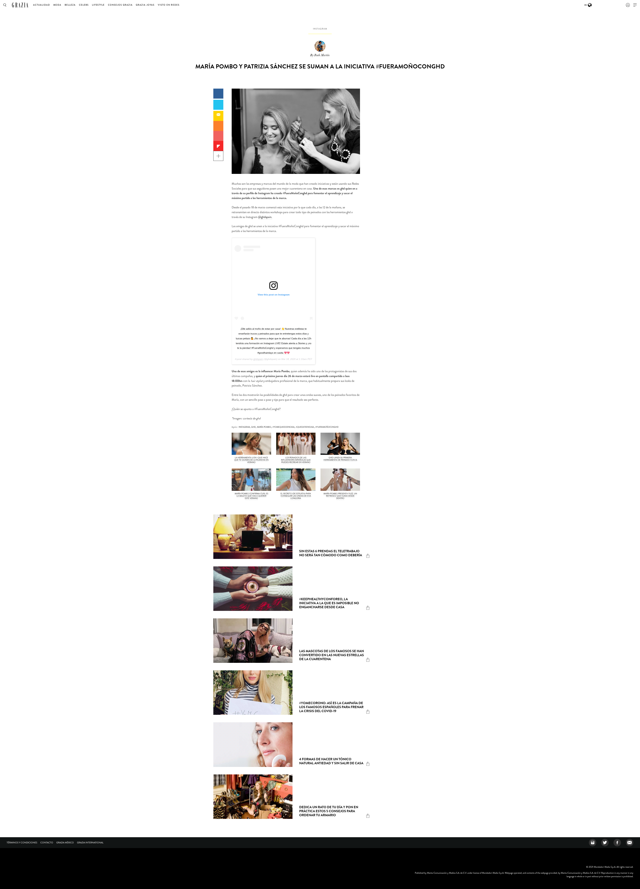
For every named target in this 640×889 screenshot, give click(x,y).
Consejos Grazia (120, 4)
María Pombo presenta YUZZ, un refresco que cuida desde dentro (340, 496)
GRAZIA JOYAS (145, 4)
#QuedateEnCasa (305, 427)
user (628, 5)
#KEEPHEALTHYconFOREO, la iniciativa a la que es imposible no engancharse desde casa (329, 603)
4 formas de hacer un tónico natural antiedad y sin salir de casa (331, 761)
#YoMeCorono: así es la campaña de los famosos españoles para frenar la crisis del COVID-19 (331, 707)
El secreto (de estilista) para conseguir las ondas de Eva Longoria (295, 496)
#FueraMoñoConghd (326, 427)
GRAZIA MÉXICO (65, 842)
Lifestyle (98, 4)
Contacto (46, 842)
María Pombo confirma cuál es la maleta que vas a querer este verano (251, 496)
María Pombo (264, 427)
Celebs (84, 4)
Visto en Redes (169, 4)
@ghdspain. (265, 217)
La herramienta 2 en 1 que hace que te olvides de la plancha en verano (251, 460)
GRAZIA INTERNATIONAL (90, 842)
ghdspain (258, 359)
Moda (57, 4)
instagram (320, 28)
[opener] (635, 5)
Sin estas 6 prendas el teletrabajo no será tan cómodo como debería (330, 553)
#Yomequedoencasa (283, 427)
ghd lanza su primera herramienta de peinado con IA (340, 458)
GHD (253, 427)
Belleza (70, 4)
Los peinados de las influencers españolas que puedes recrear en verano (296, 460)
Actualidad (41, 4)
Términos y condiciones (22, 842)
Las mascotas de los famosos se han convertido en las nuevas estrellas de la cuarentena (331, 655)
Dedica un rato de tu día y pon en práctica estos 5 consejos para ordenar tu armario (328, 811)
